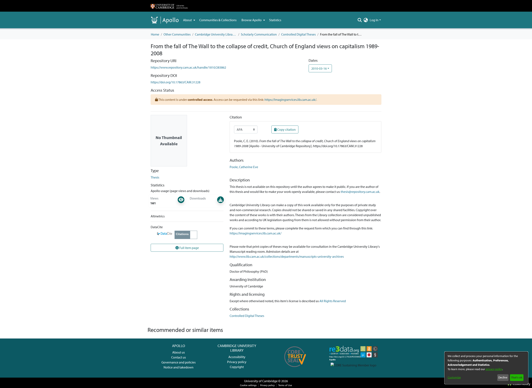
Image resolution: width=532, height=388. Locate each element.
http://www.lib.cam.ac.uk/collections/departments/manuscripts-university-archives (287, 256)
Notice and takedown (178, 367)
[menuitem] (188, 20)
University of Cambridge (261, 381)
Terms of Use (285, 385)
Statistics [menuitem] (275, 20)
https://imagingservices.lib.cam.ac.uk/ (290, 99)
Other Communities (177, 34)
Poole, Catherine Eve (244, 167)
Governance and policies (178, 362)
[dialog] (486, 368)
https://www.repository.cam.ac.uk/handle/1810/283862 (188, 67)
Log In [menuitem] (374, 20)
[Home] (169, 6)
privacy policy (494, 369)
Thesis (155, 177)
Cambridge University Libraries (215, 34)
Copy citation (286, 129)
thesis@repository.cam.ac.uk (360, 192)
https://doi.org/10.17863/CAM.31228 (175, 82)
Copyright (237, 367)
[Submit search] (359, 19)
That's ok (516, 377)
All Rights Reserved (332, 301)
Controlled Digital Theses (298, 34)
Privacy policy (236, 362)
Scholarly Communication (259, 34)
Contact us (178, 357)
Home (155, 34)
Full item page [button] (189, 248)
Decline (502, 377)
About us (178, 352)
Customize (454, 377)
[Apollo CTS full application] (295, 368)
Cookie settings (248, 385)
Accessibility (236, 357)
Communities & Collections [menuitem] (217, 20)
